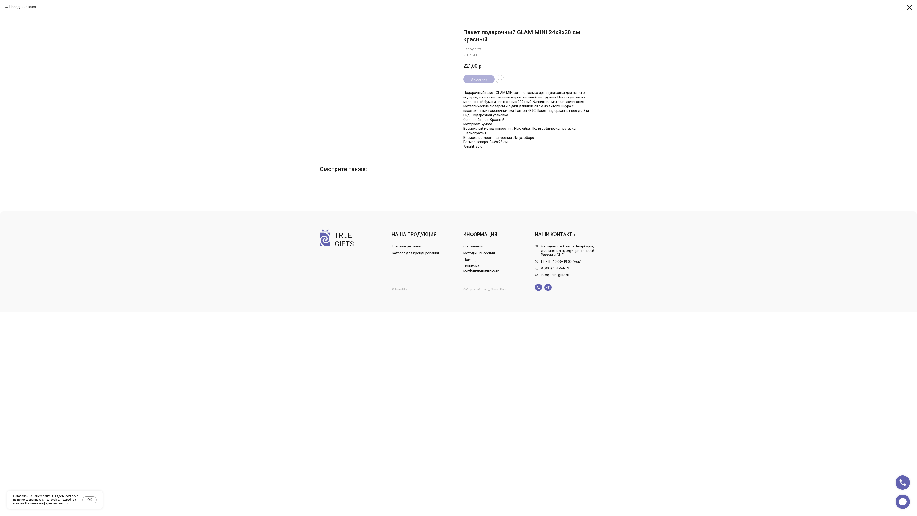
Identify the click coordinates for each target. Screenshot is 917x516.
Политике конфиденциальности (47, 503)
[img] (538, 287)
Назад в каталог (23, 7)
